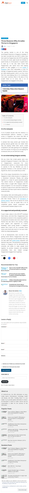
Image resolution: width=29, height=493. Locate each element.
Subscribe (4, 381)
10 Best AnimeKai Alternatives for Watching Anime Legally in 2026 (13, 280)
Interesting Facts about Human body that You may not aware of (17, 435)
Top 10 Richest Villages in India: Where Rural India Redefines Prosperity (17, 412)
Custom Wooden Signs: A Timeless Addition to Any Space (16, 470)
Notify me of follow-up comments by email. (14, 363)
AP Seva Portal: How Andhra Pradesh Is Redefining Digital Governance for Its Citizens (13, 275)
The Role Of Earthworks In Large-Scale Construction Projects (17, 476)
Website (3, 355)
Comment (4, 326)
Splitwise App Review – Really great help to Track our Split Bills (18, 430)
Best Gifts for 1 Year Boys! (14, 466)
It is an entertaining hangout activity (12, 120)
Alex (5, 46)
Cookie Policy (5, 487)
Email (3, 349)
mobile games (16, 240)
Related (8, 124)
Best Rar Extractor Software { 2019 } (17, 440)
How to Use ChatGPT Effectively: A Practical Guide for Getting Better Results (14, 269)
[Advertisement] (14, 20)
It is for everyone (8, 117)
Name (3, 343)
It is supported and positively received (13, 122)
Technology (5, 38)
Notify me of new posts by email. (11, 366)
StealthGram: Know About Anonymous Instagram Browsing (18, 285)
